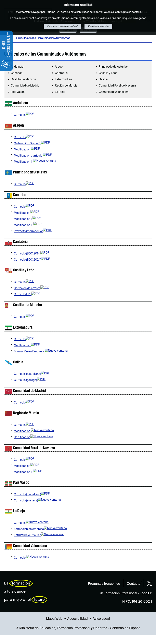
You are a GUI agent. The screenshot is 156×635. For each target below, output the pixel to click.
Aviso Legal (101, 619)
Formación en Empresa (29, 351)
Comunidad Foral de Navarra (117, 85)
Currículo (20, 115)
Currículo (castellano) (27, 374)
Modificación (22, 149)
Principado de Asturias (113, 66)
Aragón (59, 66)
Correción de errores (27, 288)
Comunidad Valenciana (114, 92)
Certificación (22, 437)
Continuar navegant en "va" (62, 26)
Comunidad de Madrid (25, 85)
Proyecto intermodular (28, 231)
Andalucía (17, 66)
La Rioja (60, 92)
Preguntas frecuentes (104, 584)
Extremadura (63, 79)
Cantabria (61, 73)
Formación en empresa (29, 529)
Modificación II (23, 161)
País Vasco (18, 92)
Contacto (133, 584)
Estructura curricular (27, 535)
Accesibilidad (77, 619)
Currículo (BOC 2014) (27, 253)
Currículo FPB (22, 294)
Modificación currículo (28, 155)
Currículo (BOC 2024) (27, 259)
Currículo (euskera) (26, 500)
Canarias (16, 73)
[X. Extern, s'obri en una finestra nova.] (149, 583)
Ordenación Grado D (27, 143)
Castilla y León (108, 73)
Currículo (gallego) (25, 380)
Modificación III (23, 225)
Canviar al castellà (98, 26)
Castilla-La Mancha (23, 79)
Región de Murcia (66, 85)
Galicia (103, 79)
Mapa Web (54, 619)
